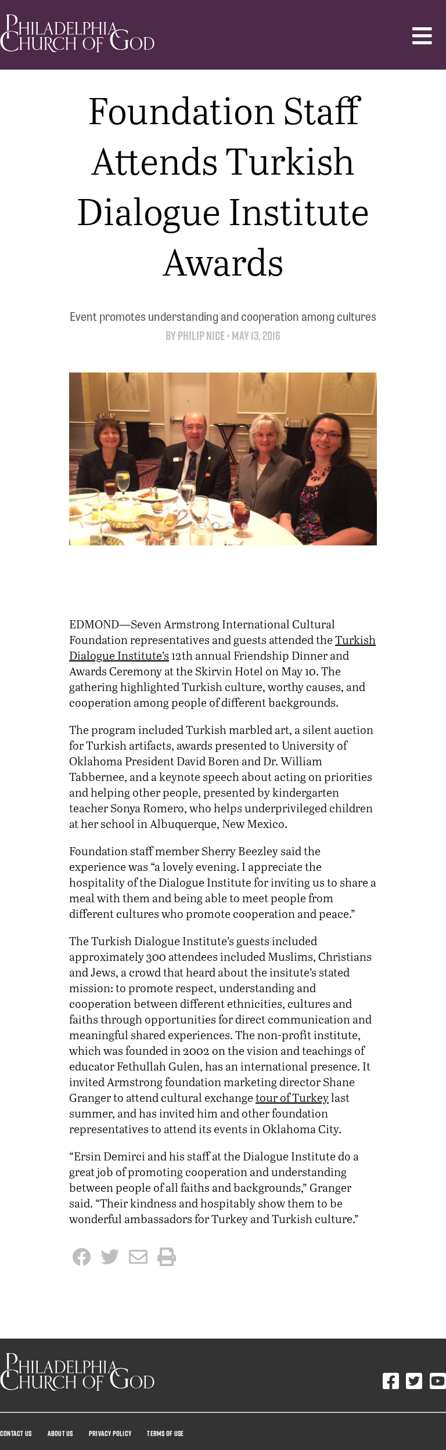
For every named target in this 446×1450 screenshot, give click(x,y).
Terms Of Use (165, 1433)
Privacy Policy (110, 1433)
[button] (202, 525)
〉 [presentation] (359, 456)
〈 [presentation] (86, 456)
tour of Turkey (292, 1097)
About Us (60, 1433)
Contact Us (15, 1433)
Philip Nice (201, 335)
